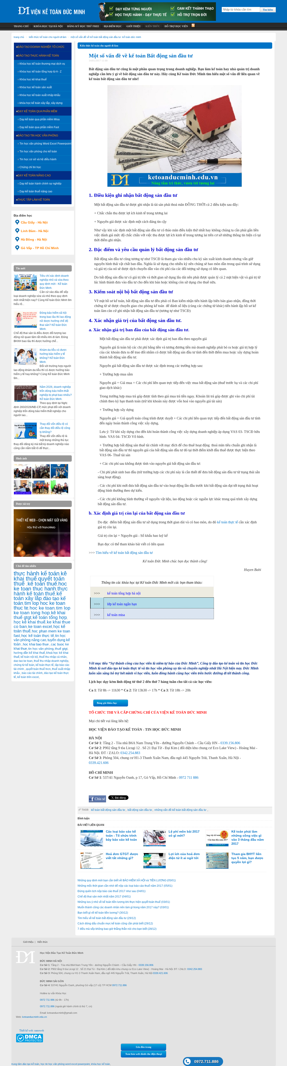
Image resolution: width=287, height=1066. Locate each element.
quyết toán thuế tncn (38, 669)
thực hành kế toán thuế (41, 591)
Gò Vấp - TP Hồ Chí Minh (40, 248)
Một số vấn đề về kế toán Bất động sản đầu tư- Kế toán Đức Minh (106, 37)
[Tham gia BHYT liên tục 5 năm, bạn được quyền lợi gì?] (217, 861)
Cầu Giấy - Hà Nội (34, 222)
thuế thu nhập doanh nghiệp (51, 660)
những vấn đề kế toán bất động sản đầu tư (180, 810)
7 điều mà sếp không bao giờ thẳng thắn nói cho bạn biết (117, 928)
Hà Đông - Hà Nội (34, 239)
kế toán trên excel (28, 677)
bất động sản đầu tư (140, 810)
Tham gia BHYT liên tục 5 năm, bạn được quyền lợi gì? (247, 858)
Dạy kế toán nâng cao (34, 175)
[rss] (192, 26)
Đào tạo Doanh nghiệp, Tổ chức (41, 46)
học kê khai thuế (30, 622)
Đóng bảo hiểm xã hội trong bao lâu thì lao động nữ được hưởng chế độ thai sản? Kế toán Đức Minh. (55, 321)
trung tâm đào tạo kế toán (25, 1064)
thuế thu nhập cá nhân (53, 656)
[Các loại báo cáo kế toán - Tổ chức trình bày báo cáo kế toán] (91, 838)
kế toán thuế (42, 584)
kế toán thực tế (45, 665)
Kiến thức (42, 942)
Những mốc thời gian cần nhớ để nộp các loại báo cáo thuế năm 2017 (125, 885)
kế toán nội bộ (29, 656)
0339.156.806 (230, 743)
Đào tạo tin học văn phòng (38, 135)
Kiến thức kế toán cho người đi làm (47, 37)
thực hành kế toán (36, 573)
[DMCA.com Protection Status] (29, 1041)
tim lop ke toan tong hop (42, 610)
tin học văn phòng (41, 648)
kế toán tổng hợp (50, 617)
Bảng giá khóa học (107, 703)
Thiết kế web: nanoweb (31, 1030)
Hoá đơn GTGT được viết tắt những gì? (122, 856)
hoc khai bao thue (36, 644)
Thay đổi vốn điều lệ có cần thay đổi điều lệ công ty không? (55, 428)
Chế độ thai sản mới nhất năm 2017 (104, 896)
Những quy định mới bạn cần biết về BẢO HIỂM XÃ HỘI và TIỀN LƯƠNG (127, 880)
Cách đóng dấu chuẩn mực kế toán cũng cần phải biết (115, 923)
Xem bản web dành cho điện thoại (143, 1054)
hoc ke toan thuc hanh (40, 586)
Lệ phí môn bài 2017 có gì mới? (184, 833)
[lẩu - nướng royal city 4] (59, 493)
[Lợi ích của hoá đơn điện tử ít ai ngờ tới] (154, 861)
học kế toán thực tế (37, 636)
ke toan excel (40, 626)
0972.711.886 (206, 1061)
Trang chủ (19, 37)
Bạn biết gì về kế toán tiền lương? (103, 912)
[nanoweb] (42, 555)
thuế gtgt (61, 648)
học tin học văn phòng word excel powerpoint (65, 1064)
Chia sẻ (100, 799)
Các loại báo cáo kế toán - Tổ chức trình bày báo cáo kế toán (121, 835)
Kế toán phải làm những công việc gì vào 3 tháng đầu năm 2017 (247, 837)
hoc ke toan (42, 607)
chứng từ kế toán (24, 665)
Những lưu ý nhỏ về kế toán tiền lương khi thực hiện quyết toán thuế (124, 902)
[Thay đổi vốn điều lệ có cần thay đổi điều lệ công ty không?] (25, 431)
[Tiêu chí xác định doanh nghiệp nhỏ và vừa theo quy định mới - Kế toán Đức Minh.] (25, 282)
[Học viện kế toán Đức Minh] (51, 9)
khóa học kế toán (100, 1064)
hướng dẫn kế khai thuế (29, 652)
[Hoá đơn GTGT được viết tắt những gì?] (91, 861)
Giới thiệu (28, 942)
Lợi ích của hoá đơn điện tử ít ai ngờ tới (184, 856)
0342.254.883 (130, 753)
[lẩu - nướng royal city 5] (22, 477)
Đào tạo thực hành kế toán (38, 55)
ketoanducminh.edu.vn (34, 1017)
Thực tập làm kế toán (34, 199)
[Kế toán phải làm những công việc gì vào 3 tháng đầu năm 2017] (217, 838)
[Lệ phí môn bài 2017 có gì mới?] (154, 838)
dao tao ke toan (23, 660)
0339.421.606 (99, 763)
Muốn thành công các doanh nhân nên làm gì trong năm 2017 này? (123, 907)
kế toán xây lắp (38, 596)
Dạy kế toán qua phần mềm (37, 111)
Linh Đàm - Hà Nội (34, 231)
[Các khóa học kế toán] (157, 20)
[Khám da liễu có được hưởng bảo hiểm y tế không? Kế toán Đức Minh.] (25, 357)
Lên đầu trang (143, 1047)
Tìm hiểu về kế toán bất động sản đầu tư (107, 918)
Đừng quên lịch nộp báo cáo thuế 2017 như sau (112, 891)
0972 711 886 (188, 777)
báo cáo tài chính (32, 673)
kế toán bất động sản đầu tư (108, 810)
